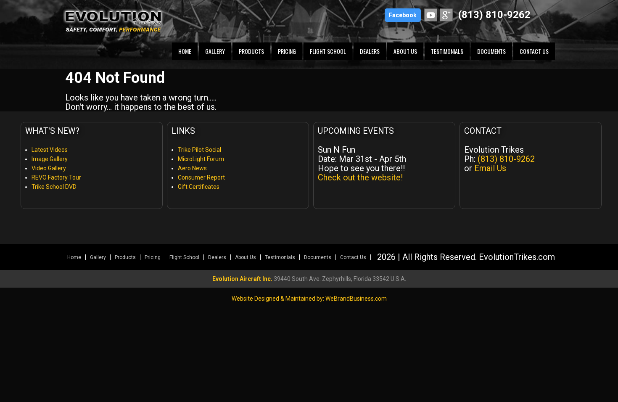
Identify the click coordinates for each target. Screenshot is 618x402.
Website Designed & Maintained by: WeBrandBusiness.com (309, 298)
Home (184, 51)
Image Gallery (50, 159)
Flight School (328, 51)
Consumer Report (201, 177)
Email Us (490, 168)
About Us (405, 51)
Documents (491, 51)
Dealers (370, 51)
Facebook (403, 15)
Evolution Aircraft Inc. (242, 278)
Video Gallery (49, 168)
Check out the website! (360, 177)
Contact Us (534, 51)
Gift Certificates (198, 186)
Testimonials (447, 51)
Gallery (215, 51)
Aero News (192, 168)
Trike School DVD (54, 186)
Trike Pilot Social (199, 149)
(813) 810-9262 (494, 15)
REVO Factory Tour (56, 177)
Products (251, 51)
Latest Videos (50, 149)
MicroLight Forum (201, 159)
